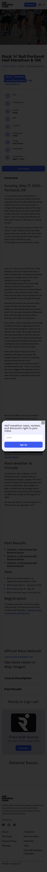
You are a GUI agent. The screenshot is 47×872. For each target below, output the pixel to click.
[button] (43, 423)
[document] (23, 436)
